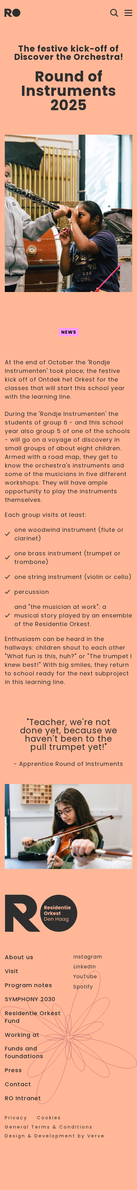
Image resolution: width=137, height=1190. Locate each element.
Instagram (87, 956)
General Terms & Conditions (49, 1127)
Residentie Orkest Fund (33, 1017)
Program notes (28, 985)
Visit (11, 971)
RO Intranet (23, 1098)
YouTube (85, 976)
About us (19, 957)
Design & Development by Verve (55, 1136)
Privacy (16, 1118)
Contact (18, 1084)
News (68, 332)
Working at (22, 1035)
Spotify (83, 986)
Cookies (49, 1118)
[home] (12, 13)
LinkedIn (84, 966)
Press (13, 1070)
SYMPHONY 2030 (30, 999)
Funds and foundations (24, 1052)
